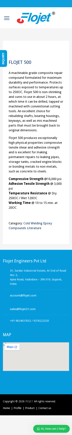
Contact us (44, 408)
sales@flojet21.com (23, 309)
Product (30, 408)
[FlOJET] (36, 17)
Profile (17, 408)
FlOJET (29, 401)
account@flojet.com (23, 295)
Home (6, 408)
